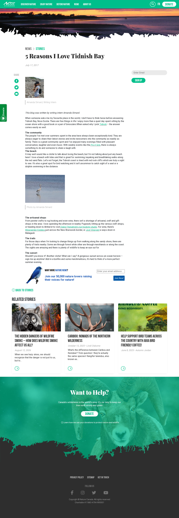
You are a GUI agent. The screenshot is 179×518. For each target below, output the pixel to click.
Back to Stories (24, 290)
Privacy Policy (77, 477)
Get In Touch (103, 477)
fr (159, 4)
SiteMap (90, 477)
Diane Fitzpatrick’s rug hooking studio (78, 227)
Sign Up (138, 80)
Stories (40, 49)
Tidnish (103, 124)
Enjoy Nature (46, 4)
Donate (169, 4)
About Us (87, 4)
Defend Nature (63, 4)
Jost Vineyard (92, 230)
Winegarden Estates (35, 230)
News (76, 4)
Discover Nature (28, 4)
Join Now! (119, 278)
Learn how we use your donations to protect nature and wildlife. (91, 422)
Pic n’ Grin (95, 145)
